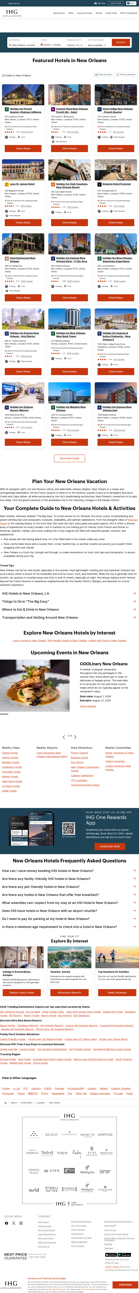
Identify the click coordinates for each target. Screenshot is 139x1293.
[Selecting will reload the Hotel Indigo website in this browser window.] (32, 1152)
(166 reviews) (72, 207)
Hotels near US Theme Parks (80, 1039)
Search (121, 42)
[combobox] (23, 45)
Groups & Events (84, 13)
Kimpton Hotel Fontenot (117, 184)
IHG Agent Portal (45, 1238)
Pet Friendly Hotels (80, 1049)
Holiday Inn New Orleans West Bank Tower (70, 335)
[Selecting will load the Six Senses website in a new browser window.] (33, 1134)
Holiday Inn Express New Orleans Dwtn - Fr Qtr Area (71, 260)
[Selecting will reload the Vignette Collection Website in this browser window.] (87, 1134)
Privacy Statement (91, 1289)
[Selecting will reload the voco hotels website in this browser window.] (62, 1152)
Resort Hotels (49, 1015)
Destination (14, 40)
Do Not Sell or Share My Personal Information (119, 1239)
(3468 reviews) (119, 281)
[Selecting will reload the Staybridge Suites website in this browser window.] (69, 1189)
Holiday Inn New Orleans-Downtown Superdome (118, 260)
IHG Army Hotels (78, 1225)
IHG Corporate (77, 1245)
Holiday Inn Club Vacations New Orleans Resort (72, 186)
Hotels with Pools (113, 1011)
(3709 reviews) (27, 132)
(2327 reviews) (73, 430)
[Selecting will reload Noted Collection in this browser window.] (47, 1152)
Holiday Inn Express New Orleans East (117, 409)
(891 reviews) (118, 132)
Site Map (108, 1244)
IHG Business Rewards (81, 1221)
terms (62, 1286)
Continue (125, 1285)
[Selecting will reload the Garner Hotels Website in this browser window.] (105, 1170)
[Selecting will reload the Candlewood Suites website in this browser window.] (105, 1189)
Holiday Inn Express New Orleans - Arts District (24, 335)
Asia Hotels (24, 1059)
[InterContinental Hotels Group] (12, 12)
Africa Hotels (40, 1063)
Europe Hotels (8, 1059)
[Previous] (64, 735)
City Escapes (32, 1011)
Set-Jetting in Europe (12, 1011)
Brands (99, 13)
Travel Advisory (78, 1229)
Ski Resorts (15, 1015)
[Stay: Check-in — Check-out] (51, 44)
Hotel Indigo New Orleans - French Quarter (118, 110)
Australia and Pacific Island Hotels (52, 1059)
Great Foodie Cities (53, 1011)
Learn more (112, 1266)
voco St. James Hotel (22, 184)
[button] (131, 3)
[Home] (5, 1103)
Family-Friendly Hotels (13, 1039)
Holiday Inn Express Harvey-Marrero (21, 409)
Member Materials (79, 1241)
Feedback (108, 1248)
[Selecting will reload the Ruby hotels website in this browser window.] (77, 1152)
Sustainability (77, 1233)
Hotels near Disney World (113, 1039)
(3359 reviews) (27, 281)
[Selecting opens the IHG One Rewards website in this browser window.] (69, 1203)
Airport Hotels (32, 1015)
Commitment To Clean (81, 1237)
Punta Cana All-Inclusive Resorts (54, 1029)
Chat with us (43, 1246)
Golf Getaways (81, 1015)
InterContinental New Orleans (22, 260)
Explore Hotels (44, 1226)
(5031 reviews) (73, 132)
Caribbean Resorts (27, 1025)
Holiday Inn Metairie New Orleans (71, 409)
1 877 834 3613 (37, 1256)
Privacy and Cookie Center (116, 1234)
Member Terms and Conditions (118, 1221)
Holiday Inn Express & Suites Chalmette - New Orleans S (117, 336)
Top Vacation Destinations (52, 1049)
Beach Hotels (7, 1025)
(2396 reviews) (73, 281)
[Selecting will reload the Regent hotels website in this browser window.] (51, 1134)
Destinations (59, 13)
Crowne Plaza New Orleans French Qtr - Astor (72, 110)
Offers (71, 13)
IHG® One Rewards (128, 13)
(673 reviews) (119, 359)
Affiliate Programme (47, 1242)
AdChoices (109, 1225)
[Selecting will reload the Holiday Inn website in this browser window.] (87, 1170)
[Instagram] (21, 1223)
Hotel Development (47, 1234)
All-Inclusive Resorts (51, 1025)
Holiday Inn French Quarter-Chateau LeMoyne (25, 110)
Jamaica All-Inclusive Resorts (17, 1029)
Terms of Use (110, 1230)
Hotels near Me (8, 1049)
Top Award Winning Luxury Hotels (112, 1049)
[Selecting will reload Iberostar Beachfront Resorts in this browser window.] (107, 1152)
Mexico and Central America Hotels (94, 1059)
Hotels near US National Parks (45, 1039)
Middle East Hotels (20, 1063)
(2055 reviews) (73, 353)
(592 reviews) (26, 206)
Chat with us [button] (14, 3)
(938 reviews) (26, 356)
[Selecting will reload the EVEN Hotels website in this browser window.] (51, 1170)
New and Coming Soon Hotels (84, 1011)
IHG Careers (43, 1222)
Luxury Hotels (27, 1049)
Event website (88, 706)
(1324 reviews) (119, 430)
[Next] (74, 735)
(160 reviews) (119, 206)
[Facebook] (7, 1223)
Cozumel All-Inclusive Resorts (116, 1025)
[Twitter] (13, 1223)
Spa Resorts (65, 1015)
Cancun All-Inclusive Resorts (81, 1025)
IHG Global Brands (46, 1230)
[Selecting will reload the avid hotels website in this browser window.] (33, 1189)
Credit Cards (111, 13)
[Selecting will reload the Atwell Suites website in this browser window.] (51, 1189)
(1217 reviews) (26, 427)
